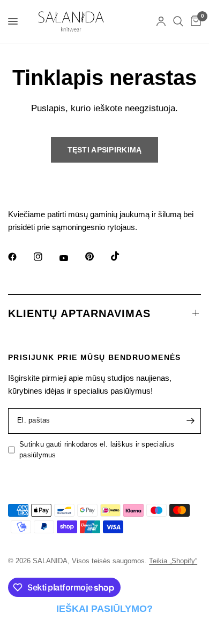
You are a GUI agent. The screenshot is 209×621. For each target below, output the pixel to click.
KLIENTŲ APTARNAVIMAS (79, 313)
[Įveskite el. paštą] (190, 421)
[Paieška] (178, 21)
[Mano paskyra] (161, 21)
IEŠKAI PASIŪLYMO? (104, 608)
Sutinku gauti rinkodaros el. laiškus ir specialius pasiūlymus (96, 449)
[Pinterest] (97, 257)
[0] (194, 21)
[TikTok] (123, 256)
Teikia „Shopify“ (173, 561)
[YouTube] (71, 258)
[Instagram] (45, 257)
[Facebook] (20, 257)
